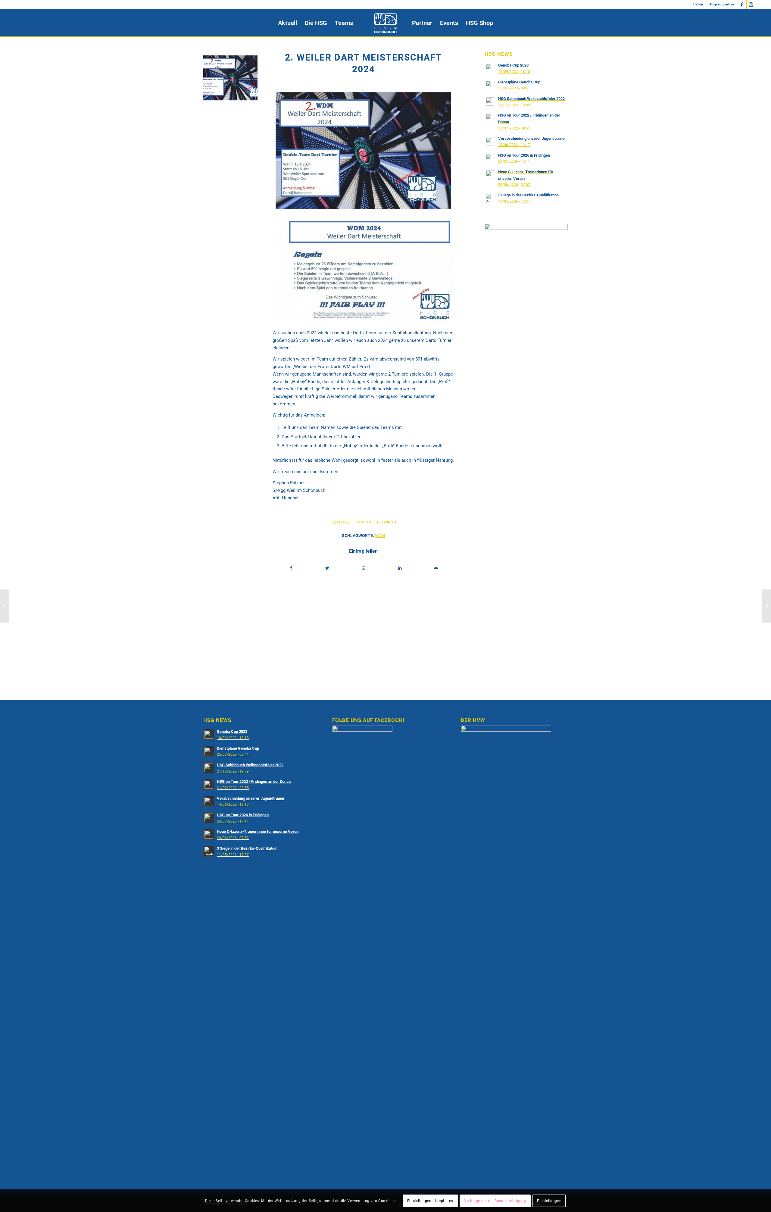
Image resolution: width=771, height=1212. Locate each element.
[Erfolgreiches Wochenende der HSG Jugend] (766, 606)
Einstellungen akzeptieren (430, 1200)
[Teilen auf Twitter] (327, 568)
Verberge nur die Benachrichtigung (495, 1200)
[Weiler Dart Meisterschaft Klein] (230, 80)
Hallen (698, 4)
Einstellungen (549, 1200)
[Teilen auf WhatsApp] (364, 568)
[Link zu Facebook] (742, 4)
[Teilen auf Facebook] (291, 568)
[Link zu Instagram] (751, 4)
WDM (380, 535)
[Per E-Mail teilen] (436, 568)
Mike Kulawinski (380, 522)
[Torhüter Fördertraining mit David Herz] (4, 606)
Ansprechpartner (721, 4)
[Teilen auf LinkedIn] (400, 568)
